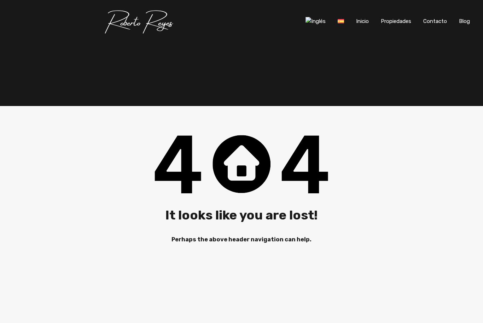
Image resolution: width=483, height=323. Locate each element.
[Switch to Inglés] (315, 21)
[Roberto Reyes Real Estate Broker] (140, 32)
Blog (464, 21)
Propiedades (396, 21)
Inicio (362, 21)
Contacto (435, 21)
